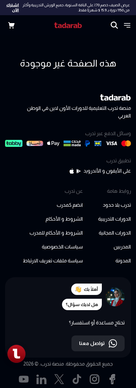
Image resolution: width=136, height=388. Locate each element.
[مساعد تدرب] (16, 354)
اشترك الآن (12, 7)
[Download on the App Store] (71, 171)
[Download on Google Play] (79, 171)
